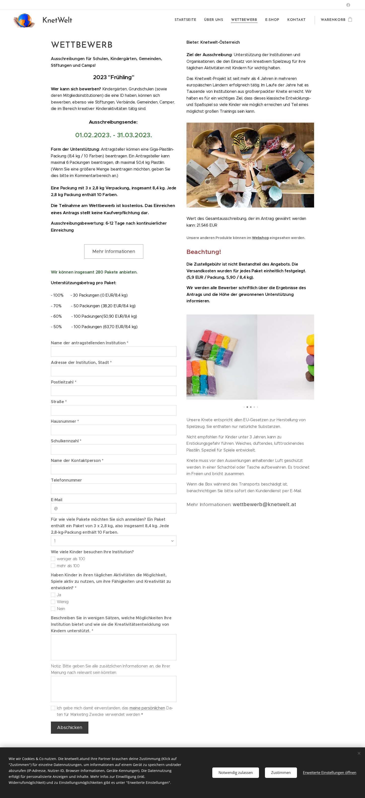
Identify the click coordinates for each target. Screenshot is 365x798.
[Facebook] (348, 5)
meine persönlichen (147, 708)
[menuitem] (186, 20)
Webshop (260, 238)
